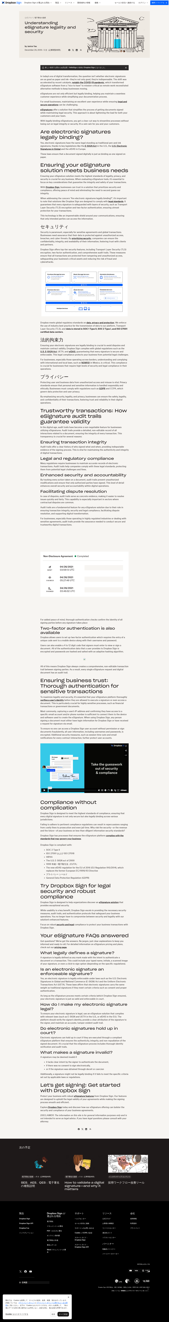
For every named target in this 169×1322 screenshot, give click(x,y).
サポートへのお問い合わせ (84, 1228)
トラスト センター (109, 1237)
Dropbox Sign (52, 187)
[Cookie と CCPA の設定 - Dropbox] (37, 1306)
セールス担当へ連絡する (125, 3)
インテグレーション (26, 1233)
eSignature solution (109, 902)
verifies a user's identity (52, 700)
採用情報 (133, 1219)
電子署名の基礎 (40, 18)
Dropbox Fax (24, 1228)
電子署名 (50, 1221)
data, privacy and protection (100, 323)
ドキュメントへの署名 (55, 1226)
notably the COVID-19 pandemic (88, 83)
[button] (38, 3)
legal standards (115, 201)
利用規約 (133, 1223)
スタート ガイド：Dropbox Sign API (82, 1246)
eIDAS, (72, 352)
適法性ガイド (107, 1233)
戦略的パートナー (108, 1249)
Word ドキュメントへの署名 (56, 1251)
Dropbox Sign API (26, 1223)
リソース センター (109, 1228)
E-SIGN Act (90, 146)
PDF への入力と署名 (54, 1231)
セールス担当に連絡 (82, 1223)
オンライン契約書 (53, 1235)
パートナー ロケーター (110, 1254)
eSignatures (46, 110)
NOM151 (85, 363)
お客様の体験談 (108, 1223)
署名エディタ (52, 1245)
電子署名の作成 (52, 1240)
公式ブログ (29, 18)
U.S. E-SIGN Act (48, 352)
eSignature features (84, 1096)
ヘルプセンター (80, 1219)
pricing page (60, 947)
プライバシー (135, 1228)
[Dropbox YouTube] (30, 1271)
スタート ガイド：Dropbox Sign (81, 1239)
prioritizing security (81, 238)
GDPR (102, 389)
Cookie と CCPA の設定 (83, 1233)
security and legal (65, 925)
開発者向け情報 (83, 3)
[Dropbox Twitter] (20, 1271)
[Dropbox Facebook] (25, 1271)
